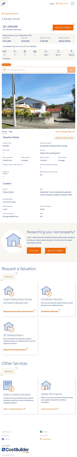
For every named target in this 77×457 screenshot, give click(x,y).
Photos (4, 131)
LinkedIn (45, 432)
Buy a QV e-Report (63, 27)
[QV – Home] (4, 3)
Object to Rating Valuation (13, 409)
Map (10, 131)
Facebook (7, 439)
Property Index (44, 435)
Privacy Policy (5, 435)
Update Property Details (64, 138)
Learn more (34, 250)
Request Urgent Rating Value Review (18, 311)
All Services (9, 277)
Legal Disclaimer (6, 432)
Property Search (46, 439)
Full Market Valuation (49, 311)
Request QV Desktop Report (14, 349)
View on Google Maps (64, 131)
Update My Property (48, 409)
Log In (52, 3)
